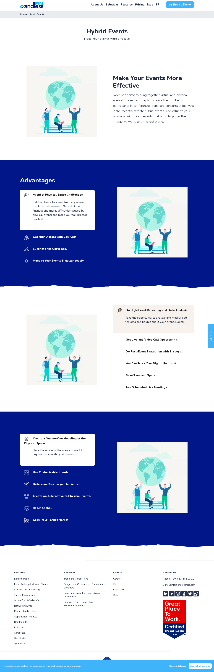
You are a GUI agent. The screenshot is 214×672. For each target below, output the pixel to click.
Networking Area (23, 605)
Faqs (115, 584)
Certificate (19, 632)
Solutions (70, 572)
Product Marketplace (25, 611)
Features (19, 572)
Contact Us (119, 589)
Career (116, 578)
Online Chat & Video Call (27, 600)
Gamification (20, 638)
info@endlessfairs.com (183, 584)
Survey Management (25, 595)
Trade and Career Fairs (76, 578)
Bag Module (20, 622)
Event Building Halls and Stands (31, 584)
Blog (115, 595)
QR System (20, 643)
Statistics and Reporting (27, 589)
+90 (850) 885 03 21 (183, 578)
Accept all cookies (200, 666)
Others (117, 572)
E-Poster (19, 627)
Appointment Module (25, 616)
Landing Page (21, 578)
